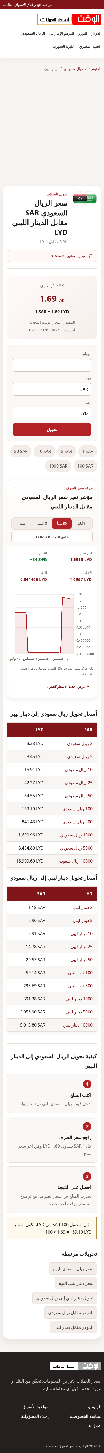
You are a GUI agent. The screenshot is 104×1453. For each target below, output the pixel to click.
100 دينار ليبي (80, 973)
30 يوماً (62, 523)
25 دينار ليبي (81, 946)
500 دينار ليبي (80, 986)
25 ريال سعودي (79, 783)
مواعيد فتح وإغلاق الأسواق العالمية (27, 4)
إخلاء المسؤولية (35, 1416)
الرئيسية (95, 68)
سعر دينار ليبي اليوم (75, 1283)
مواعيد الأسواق (35, 1407)
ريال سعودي (73, 68)
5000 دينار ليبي (79, 1012)
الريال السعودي (33, 33)
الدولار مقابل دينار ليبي (73, 1327)
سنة (22, 523)
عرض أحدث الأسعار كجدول (66, 686)
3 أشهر (42, 523)
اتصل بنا (94, 1426)
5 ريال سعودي (80, 756)
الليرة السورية (64, 46)
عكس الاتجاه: (52, 537)
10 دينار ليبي (81, 933)
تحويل (52, 429)
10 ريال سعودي (79, 769)
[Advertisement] (52, 129)
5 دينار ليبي (83, 920)
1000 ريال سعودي (76, 835)
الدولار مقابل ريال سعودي (70, 1312)
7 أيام (81, 523)
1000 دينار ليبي (79, 999)
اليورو (82, 33)
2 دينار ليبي (83, 907)
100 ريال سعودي (77, 809)
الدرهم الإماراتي (61, 33)
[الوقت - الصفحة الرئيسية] (69, 19)
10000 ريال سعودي (75, 861)
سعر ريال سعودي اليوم (73, 1268)
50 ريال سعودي (79, 796)
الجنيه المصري (90, 46)
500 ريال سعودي (77, 822)
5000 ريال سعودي (76, 848)
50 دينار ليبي (81, 960)
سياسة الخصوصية (85, 1416)
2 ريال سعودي (80, 743)
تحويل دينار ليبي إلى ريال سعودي (64, 1298)
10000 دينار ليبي (78, 1025)
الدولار (96, 33)
